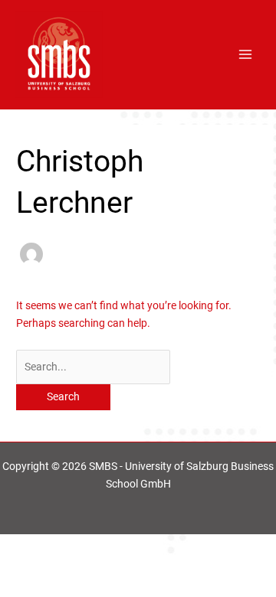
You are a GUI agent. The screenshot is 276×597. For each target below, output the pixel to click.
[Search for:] (93, 366)
